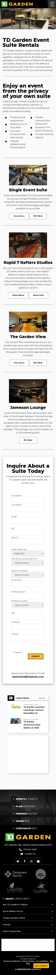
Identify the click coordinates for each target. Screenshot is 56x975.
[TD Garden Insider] (38, 861)
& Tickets (26, 799)
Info (23, 821)
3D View (38, 216)
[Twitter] (18, 861)
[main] (28, 399)
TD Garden (17, 4)
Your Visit (26, 806)
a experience (28, 969)
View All (41, 698)
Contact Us (30, 854)
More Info (38, 295)
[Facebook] (24, 861)
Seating (26, 813)
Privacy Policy (28, 961)
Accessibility (42, 961)
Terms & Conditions (11, 961)
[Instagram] (31, 861)
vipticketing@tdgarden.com (28, 676)
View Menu (19, 216)
